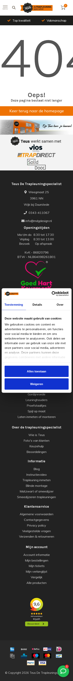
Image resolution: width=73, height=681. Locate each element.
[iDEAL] (59, 649)
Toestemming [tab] (13, 304)
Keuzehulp (36, 446)
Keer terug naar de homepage (36, 110)
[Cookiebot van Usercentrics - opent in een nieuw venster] (52, 293)
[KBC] (24, 656)
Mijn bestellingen (36, 560)
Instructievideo (36, 475)
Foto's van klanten (36, 440)
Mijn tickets (37, 566)
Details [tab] (37, 304)
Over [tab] (60, 304)
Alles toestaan (36, 371)
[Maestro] (35, 656)
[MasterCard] (47, 656)
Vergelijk (36, 577)
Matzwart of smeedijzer (37, 491)
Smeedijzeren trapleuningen (36, 497)
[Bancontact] (59, 656)
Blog (36, 469)
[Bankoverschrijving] (24, 649)
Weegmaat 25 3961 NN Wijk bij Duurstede (36, 198)
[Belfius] (35, 649)
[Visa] (42, 663)
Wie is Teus (36, 435)
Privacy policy (36, 525)
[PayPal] (31, 663)
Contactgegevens (36, 520)
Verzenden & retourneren (36, 536)
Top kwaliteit (21, 20)
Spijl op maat (37, 411)
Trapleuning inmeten (36, 480)
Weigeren (36, 384)
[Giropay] (47, 649)
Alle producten (36, 583)
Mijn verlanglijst (36, 571)
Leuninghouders (36, 400)
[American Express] (12, 649)
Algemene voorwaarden (36, 514)
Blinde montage (36, 486)
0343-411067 (38, 213)
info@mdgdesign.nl (39, 221)
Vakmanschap (56, 20)
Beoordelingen (36, 452)
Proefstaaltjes (36, 405)
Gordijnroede (36, 394)
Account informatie (36, 555)
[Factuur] (12, 656)
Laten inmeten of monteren (37, 417)
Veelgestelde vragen (36, 531)
